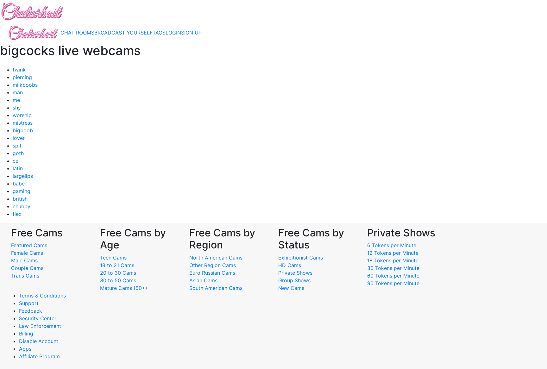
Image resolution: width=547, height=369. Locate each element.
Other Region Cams (212, 265)
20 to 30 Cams (118, 273)
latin (18, 168)
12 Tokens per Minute (392, 253)
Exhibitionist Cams (300, 257)
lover (19, 138)
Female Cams (27, 253)
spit (17, 145)
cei (16, 161)
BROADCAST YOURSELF (123, 32)
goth (18, 153)
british (20, 199)
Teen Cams (113, 257)
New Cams (291, 288)
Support (29, 303)
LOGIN (173, 32)
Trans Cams (25, 275)
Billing (26, 333)
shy (17, 107)
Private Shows (295, 273)
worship (22, 115)
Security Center (37, 318)
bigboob (23, 130)
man (18, 92)
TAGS (159, 32)
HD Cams (289, 265)
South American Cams (215, 288)
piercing (22, 77)
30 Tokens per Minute (393, 268)
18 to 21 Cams (117, 265)
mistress (23, 123)
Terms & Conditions (42, 295)
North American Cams (215, 257)
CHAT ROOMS (77, 32)
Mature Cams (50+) (123, 288)
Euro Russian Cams (212, 273)
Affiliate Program (40, 356)
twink (19, 69)
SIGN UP (191, 32)
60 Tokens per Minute (393, 275)
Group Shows (294, 280)
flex (17, 214)
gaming (21, 191)
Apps (25, 349)
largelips (23, 176)
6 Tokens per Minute (391, 245)
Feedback (30, 311)
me (16, 100)
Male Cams (24, 260)
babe (19, 183)
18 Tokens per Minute (392, 260)
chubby (21, 206)
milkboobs (25, 85)
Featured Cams (29, 245)
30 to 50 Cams (118, 280)
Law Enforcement (40, 326)
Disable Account (38, 341)
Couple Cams (27, 268)
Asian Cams (203, 280)
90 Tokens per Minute (393, 283)
